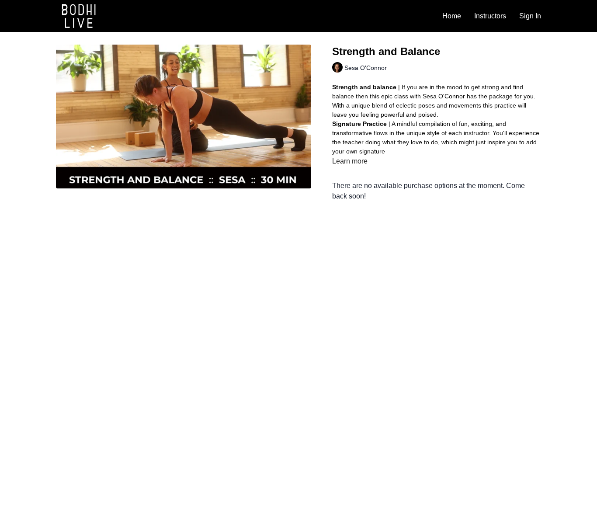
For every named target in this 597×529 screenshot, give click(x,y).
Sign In (530, 16)
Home (451, 16)
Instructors (490, 16)
